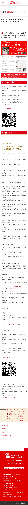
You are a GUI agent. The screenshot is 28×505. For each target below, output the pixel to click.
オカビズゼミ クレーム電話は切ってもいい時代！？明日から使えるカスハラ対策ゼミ (13, 35)
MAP (11, 476)
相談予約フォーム (9, 468)
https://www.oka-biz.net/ (11, 398)
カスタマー (17, 409)
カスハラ (3, 14)
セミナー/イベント (6, 435)
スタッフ (21, 412)
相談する (4, 428)
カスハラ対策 (19, 418)
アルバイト (17, 414)
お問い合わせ (19, 468)
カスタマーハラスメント (20, 12)
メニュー (3, 4)
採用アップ (10, 418)
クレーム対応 (19, 420)
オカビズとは (5, 425)
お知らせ (4, 439)
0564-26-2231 (17, 461)
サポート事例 (5, 432)
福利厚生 (9, 414)
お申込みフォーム (10, 109)
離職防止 (9, 12)
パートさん (13, 416)
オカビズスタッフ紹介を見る (12, 324)
